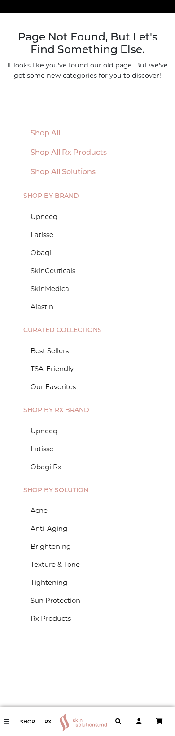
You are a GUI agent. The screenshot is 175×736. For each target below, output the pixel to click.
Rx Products (51, 618)
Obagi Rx (46, 466)
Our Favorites (53, 386)
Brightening (51, 546)
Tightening (49, 582)
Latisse (42, 234)
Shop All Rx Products (69, 153)
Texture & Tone (55, 564)
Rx (48, 722)
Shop (27, 722)
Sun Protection (55, 600)
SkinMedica (50, 288)
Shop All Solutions (63, 172)
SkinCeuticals (53, 270)
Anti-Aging (49, 528)
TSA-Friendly (52, 368)
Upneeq (44, 216)
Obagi (41, 252)
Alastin (42, 306)
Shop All (45, 133)
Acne (39, 510)
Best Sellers (50, 350)
